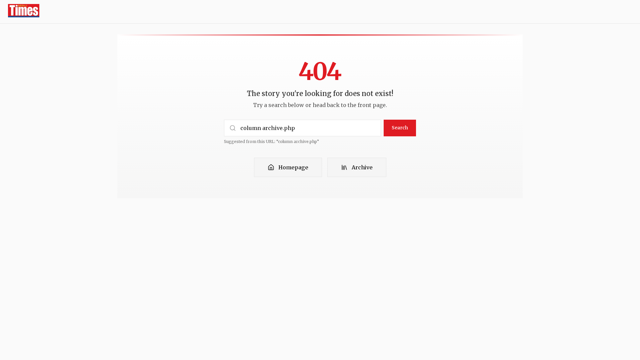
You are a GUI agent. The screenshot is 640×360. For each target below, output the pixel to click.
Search (400, 128)
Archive (362, 167)
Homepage (293, 167)
